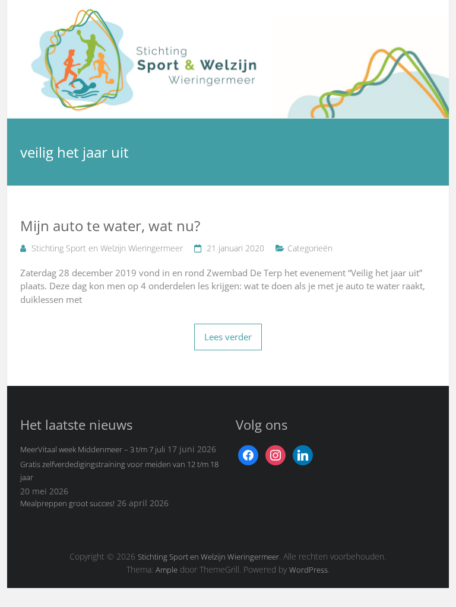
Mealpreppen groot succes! (67, 503)
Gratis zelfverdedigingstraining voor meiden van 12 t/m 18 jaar (119, 471)
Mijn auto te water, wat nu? (110, 225)
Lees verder (228, 337)
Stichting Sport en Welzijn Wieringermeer (107, 248)
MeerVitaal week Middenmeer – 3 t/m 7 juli (92, 449)
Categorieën (309, 248)
